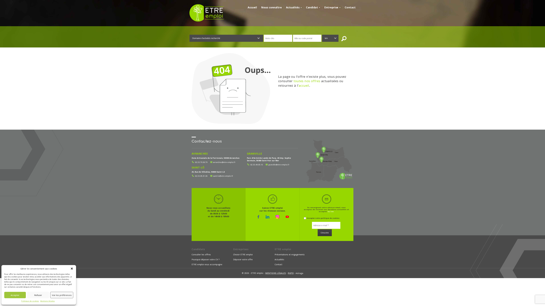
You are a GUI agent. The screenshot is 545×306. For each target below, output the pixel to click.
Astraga (299, 273)
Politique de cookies (30, 301)
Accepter (15, 295)
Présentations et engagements (290, 254)
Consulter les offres (201, 254)
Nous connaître (271, 7)
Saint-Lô (198, 167)
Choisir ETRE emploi (243, 254)
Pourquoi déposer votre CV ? (205, 259)
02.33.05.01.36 (201, 176)
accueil (304, 85)
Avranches (200, 153)
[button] (71, 268)
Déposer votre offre (243, 259)
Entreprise (331, 7)
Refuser (38, 295)
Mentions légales (47, 301)
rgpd (291, 273)
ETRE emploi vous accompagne (207, 264)
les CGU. (331, 211)
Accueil (252, 7)
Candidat (312, 7)
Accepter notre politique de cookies (323, 218)
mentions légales (275, 273)
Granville (254, 153)
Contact (350, 7)
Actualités (293, 7)
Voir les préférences (62, 295)
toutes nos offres (307, 81)
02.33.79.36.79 (201, 162)
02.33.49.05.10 (256, 164)
